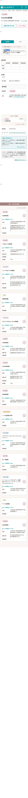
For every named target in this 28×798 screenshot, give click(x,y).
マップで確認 (24, 20)
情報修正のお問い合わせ (20, 160)
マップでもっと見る (19, 124)
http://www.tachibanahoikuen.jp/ (17, 132)
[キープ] (24, 215)
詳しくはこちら (20, 147)
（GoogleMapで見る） (19, 96)
